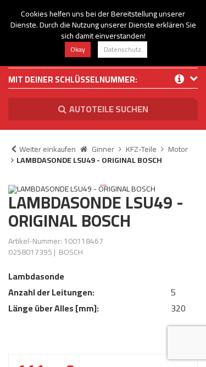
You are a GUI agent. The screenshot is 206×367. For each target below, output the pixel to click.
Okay (77, 49)
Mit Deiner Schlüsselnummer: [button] (72, 80)
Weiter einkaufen (47, 149)
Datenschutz (122, 49)
